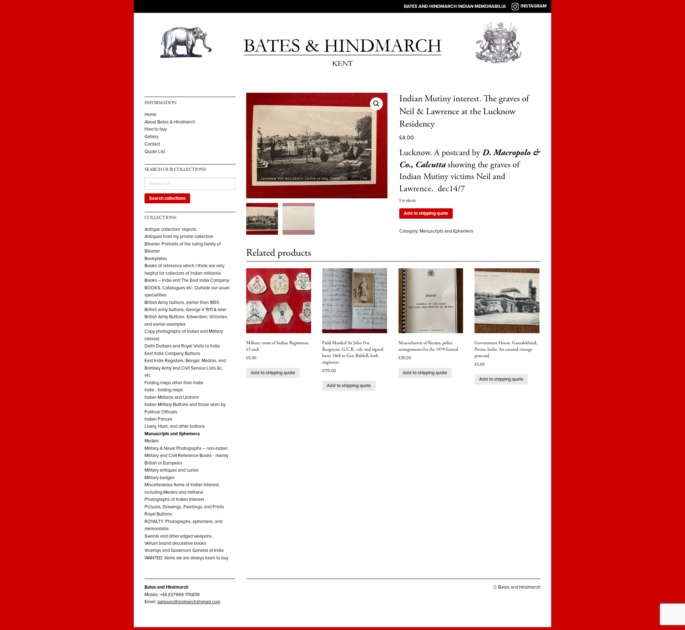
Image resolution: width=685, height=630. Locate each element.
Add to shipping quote (426, 213)
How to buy (155, 129)
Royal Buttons (158, 514)
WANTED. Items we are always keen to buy (186, 558)
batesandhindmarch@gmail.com (188, 602)
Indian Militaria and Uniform (171, 397)
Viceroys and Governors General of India (184, 550)
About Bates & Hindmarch (169, 122)
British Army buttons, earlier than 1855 (181, 302)
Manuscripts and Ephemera (172, 434)
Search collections (167, 198)
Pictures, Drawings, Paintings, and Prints (184, 507)
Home (150, 114)
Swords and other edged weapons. (178, 536)
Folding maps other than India (173, 383)
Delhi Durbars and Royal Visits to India (182, 346)
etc (147, 375)
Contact (152, 144)
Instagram (534, 6)
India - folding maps (163, 390)
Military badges (159, 478)
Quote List (154, 151)
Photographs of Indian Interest (174, 499)
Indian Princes (158, 419)
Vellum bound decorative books (175, 543)
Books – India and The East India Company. (187, 280)
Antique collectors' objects (170, 229)
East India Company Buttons (172, 353)
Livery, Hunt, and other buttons (174, 426)
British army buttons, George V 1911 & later (185, 310)
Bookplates (155, 258)
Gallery (151, 136)
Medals (151, 441)
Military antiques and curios (171, 470)
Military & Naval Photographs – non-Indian (186, 448)
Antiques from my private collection (178, 236)
